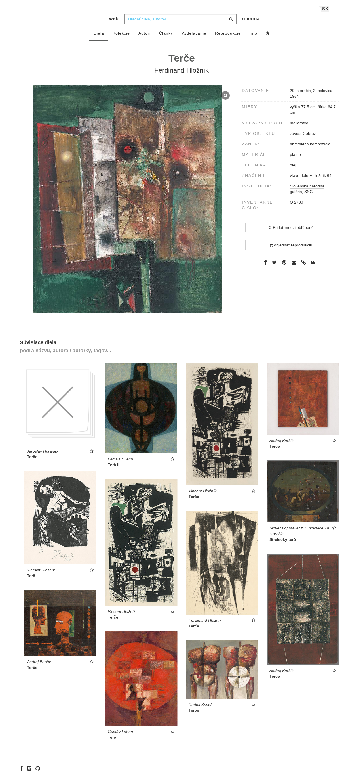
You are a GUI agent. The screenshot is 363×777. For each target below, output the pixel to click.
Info (253, 33)
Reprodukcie (228, 33)
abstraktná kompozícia (310, 144)
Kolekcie (121, 33)
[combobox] (180, 19)
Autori (144, 33)
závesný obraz (303, 133)
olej (293, 165)
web (114, 18)
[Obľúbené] (267, 33)
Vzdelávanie (194, 33)
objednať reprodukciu (292, 245)
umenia (251, 18)
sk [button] (325, 8)
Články (166, 33)
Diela (99, 33)
